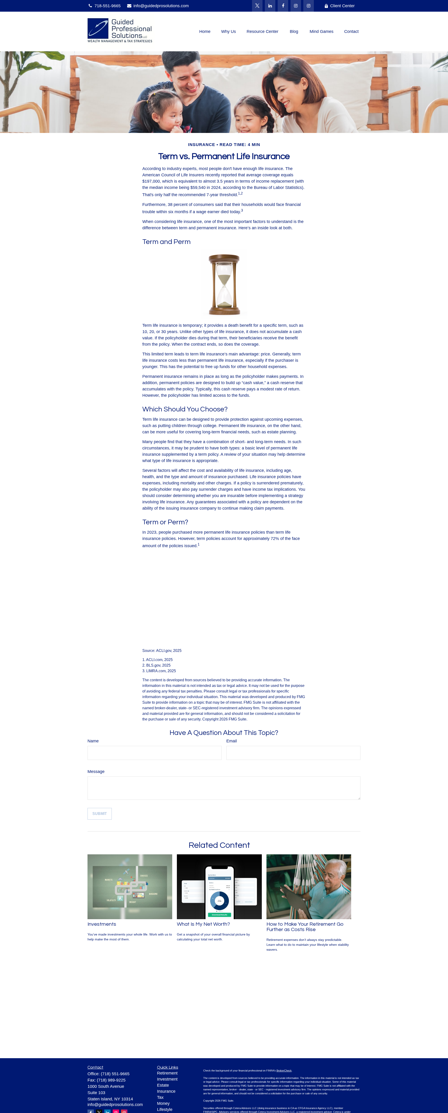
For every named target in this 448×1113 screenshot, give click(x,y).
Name (93, 741)
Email (231, 741)
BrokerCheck (284, 1070)
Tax (160, 1097)
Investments (102, 924)
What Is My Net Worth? (203, 924)
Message (96, 771)
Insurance (166, 1091)
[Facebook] (283, 6)
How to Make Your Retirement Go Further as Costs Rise (305, 927)
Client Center (342, 5)
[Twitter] (257, 6)
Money (163, 1103)
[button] (204, 31)
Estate (163, 1085)
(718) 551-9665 (115, 1073)
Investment (167, 1079)
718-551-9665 (107, 5)
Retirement (167, 1073)
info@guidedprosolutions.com (161, 5)
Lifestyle (164, 1109)
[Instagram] (308, 6)
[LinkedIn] (270, 6)
